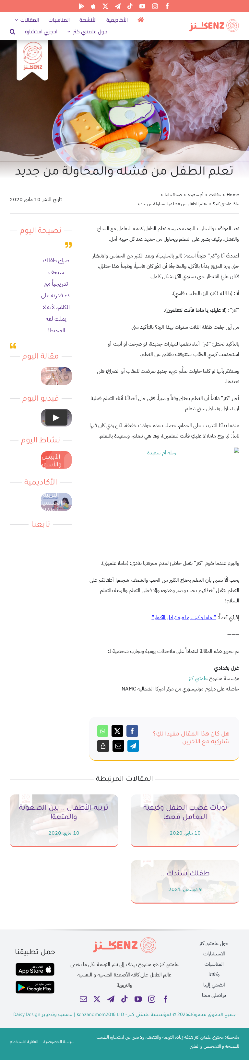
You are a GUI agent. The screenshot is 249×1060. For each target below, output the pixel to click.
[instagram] (155, 6)
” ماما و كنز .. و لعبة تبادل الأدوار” (184, 617)
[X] (117, 731)
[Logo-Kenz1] (214, 21)
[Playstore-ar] (35, 983)
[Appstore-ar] (35, 965)
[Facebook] (132, 731)
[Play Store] (82, 6)
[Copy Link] (103, 745)
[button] (12, 31)
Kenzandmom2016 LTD (101, 1015)
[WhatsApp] (103, 731)
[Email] (118, 745)
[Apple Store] (93, 6)
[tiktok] (130, 6)
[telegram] (118, 6)
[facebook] (167, 6)
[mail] (83, 999)
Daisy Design (27, 1015)
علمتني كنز (198, 678)
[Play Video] (56, 418)
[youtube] (142, 6)
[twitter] (105, 6)
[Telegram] (133, 745)
